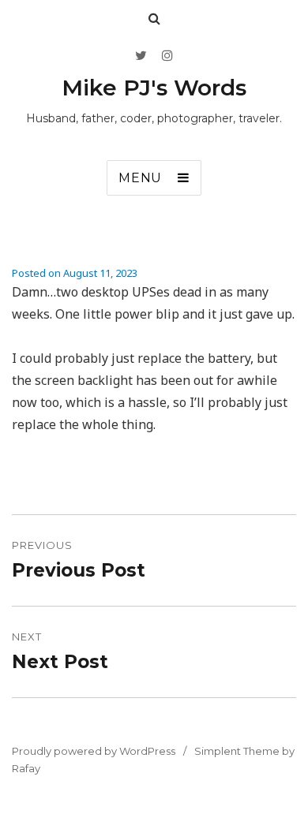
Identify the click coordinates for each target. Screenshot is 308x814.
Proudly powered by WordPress (93, 751)
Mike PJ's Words (154, 87)
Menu (140, 177)
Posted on (74, 273)
